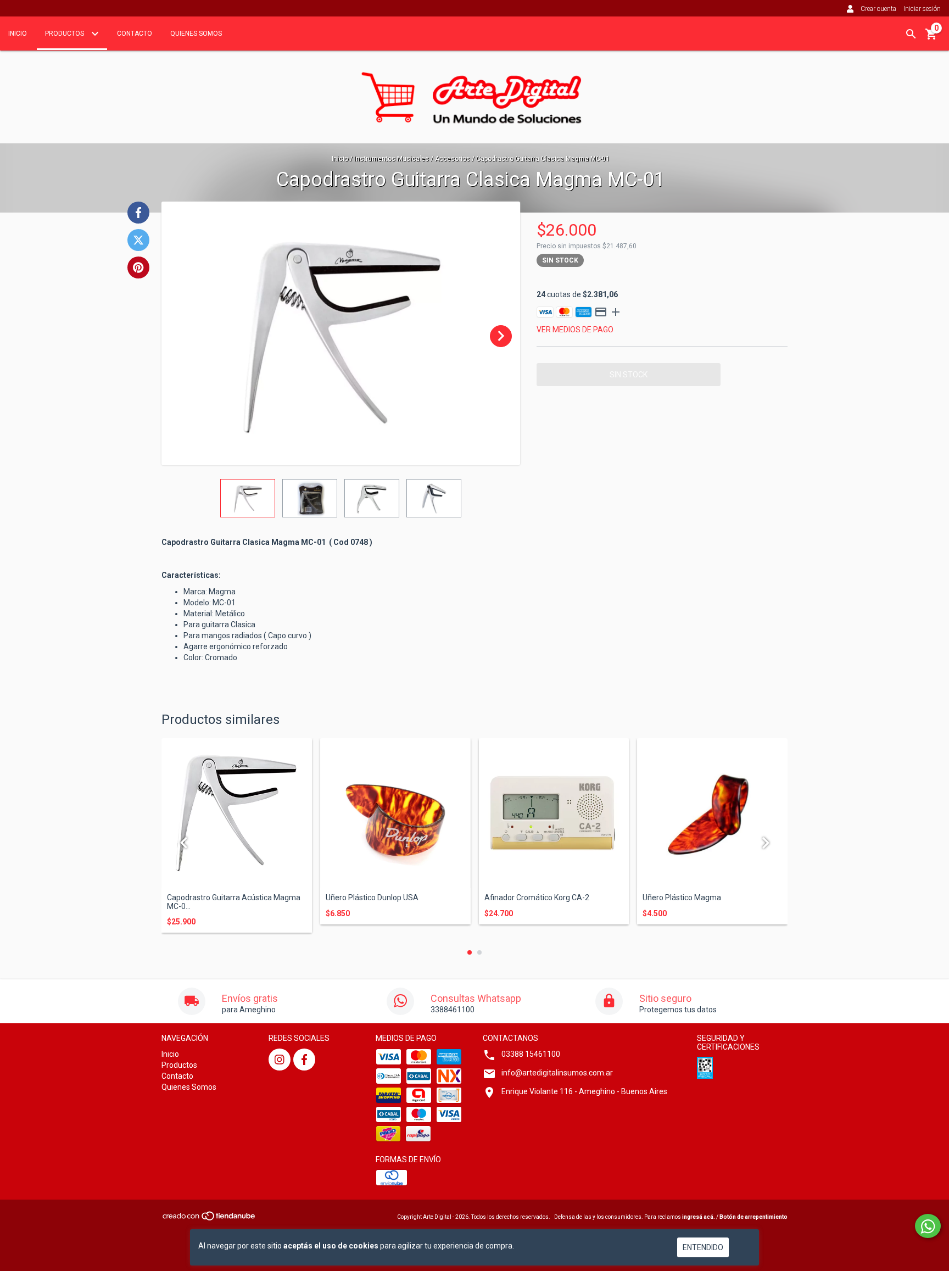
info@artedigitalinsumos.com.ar (557, 1072)
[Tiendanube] (209, 1219)
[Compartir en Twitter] (138, 240)
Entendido (703, 1247)
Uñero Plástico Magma (682, 898)
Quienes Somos (196, 33)
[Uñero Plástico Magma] (712, 813)
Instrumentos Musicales (391, 159)
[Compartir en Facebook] (138, 213)
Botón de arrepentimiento (753, 1217)
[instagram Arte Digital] (280, 1060)
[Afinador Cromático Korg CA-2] (554, 813)
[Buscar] (911, 34)
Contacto (134, 33)
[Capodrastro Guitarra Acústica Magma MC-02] (236, 813)
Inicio (17, 33)
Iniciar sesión (922, 9)
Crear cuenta (878, 9)
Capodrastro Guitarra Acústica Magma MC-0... (233, 902)
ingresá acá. (698, 1217)
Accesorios (452, 159)
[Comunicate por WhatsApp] (928, 1226)
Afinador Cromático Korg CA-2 (536, 898)
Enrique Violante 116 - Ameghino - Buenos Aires (584, 1091)
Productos (65, 33)
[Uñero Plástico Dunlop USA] (395, 813)
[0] (931, 38)
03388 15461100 (530, 1054)
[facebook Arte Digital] (304, 1060)
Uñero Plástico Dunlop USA (372, 898)
